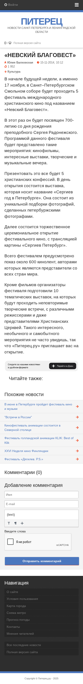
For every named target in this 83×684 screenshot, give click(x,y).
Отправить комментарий (42, 561)
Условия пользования (22, 599)
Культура (14, 71)
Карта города (16, 606)
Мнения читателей (20, 633)
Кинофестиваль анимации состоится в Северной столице (32, 428)
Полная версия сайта (27, 43)
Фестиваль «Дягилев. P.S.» (23, 459)
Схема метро (16, 613)
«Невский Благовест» (40, 55)
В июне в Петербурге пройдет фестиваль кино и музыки (38, 406)
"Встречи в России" (18, 417)
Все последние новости (24, 645)
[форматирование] (9, 523)
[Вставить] (22, 523)
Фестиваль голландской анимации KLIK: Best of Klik (38, 440)
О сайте (12, 592)
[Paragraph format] (15, 523)
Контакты (13, 626)
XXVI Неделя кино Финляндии (26, 451)
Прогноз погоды (18, 619)
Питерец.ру (44, 678)
